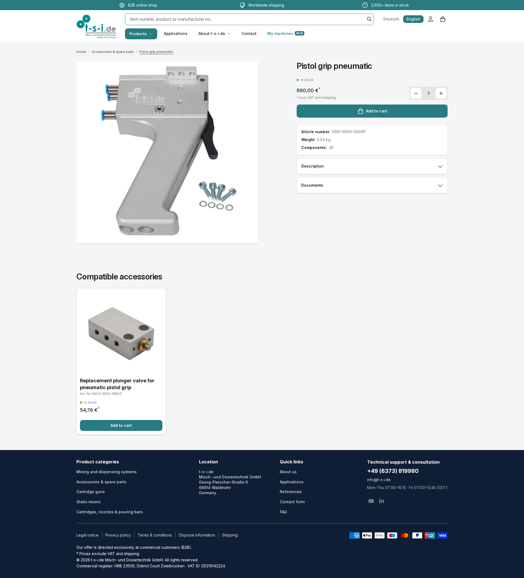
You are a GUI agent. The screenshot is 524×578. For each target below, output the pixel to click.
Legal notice (87, 535)
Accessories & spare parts (113, 52)
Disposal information (197, 535)
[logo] (96, 20)
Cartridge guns (90, 491)
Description (312, 166)
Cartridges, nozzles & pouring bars (109, 512)
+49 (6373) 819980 (393, 471)
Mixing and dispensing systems (106, 471)
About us (288, 471)
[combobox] (249, 19)
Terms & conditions (155, 535)
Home (81, 52)
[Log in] (431, 19)
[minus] (415, 93)
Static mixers (88, 501)
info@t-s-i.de (379, 479)
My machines (285, 33)
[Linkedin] (381, 501)
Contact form (292, 501)
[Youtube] (371, 501)
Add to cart (376, 111)
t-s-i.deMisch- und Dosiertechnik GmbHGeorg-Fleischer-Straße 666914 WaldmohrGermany (230, 482)
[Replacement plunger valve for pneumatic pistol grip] (121, 361)
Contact (249, 33)
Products (138, 33)
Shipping (230, 535)
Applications (175, 33)
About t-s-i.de (211, 33)
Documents (312, 185)
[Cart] (443, 19)
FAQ (283, 512)
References (291, 491)
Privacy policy (118, 535)
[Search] (369, 19)
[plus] (441, 93)
